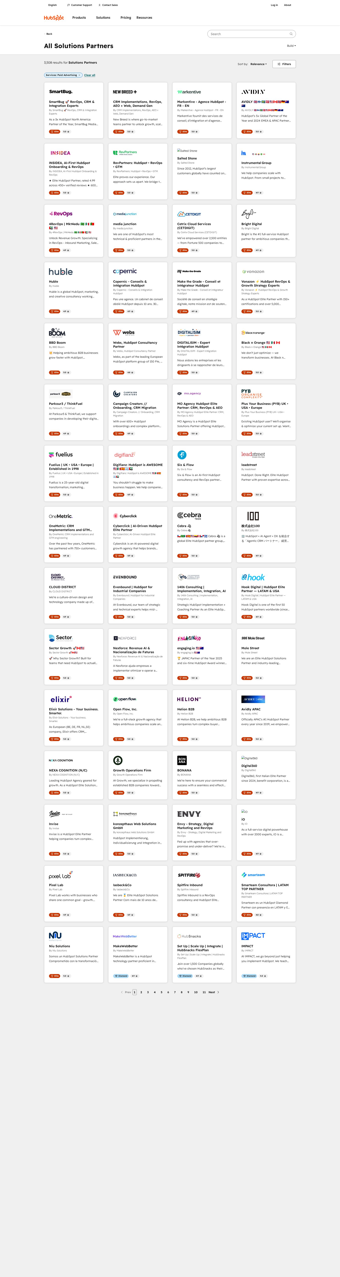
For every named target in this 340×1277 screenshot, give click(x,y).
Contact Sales (110, 5)
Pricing (126, 18)
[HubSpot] (54, 18)
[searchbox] (251, 34)
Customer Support (81, 5)
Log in (274, 5)
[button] (291, 45)
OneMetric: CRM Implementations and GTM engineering (69, 528)
